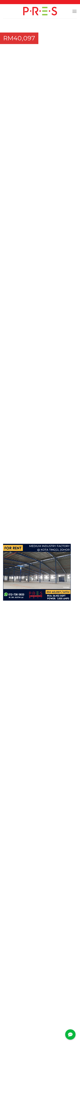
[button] (67, 28)
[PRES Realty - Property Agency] (40, 11)
